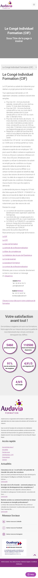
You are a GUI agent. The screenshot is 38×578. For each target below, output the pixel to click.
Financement (6, 457)
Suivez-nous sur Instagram (14, 534)
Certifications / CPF (8, 454)
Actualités (5, 449)
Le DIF (4, 236)
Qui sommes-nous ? (8, 447)
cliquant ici (9, 276)
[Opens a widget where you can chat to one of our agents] (30, 574)
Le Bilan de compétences (11, 251)
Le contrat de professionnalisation (15, 267)
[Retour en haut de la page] (35, 556)
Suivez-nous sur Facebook (14, 528)
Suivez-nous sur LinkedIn (13, 521)
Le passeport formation (11, 263)
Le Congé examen (9, 259)
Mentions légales (25, 561)
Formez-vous (6, 452)
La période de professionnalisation (15, 248)
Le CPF (5, 240)
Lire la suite (4, 481)
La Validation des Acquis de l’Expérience (17, 255)
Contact (4, 459)
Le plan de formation (10, 244)
